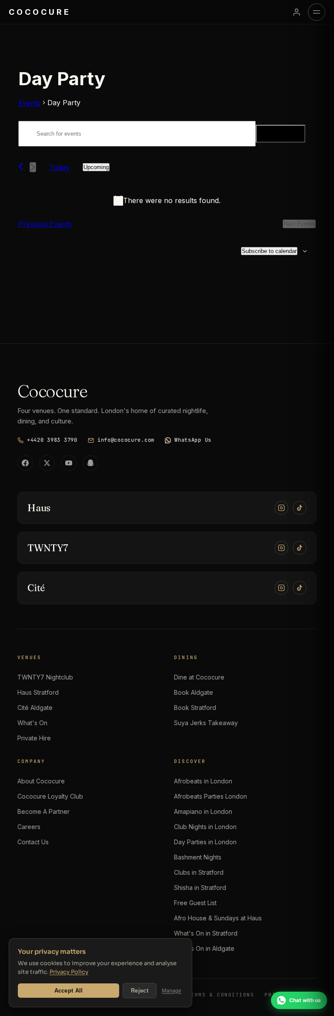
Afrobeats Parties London (210, 796)
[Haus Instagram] (281, 508)
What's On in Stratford (205, 933)
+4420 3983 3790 (52, 439)
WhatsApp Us (192, 439)
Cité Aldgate (35, 707)
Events (29, 103)
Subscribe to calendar (269, 251)
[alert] (167, 200)
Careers (28, 826)
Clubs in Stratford (199, 872)
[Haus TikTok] (300, 508)
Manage (171, 991)
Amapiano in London (203, 811)
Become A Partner (43, 811)
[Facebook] (25, 463)
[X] (47, 463)
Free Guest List (195, 902)
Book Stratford (195, 707)
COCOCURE (40, 12)
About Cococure (41, 781)
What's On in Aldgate (204, 948)
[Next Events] (33, 167)
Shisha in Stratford (200, 887)
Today (59, 167)
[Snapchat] (90, 463)
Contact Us (33, 842)
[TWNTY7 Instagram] (281, 548)
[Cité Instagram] (281, 588)
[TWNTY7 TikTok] (300, 548)
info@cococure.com (125, 439)
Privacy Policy (69, 972)
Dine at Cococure (199, 677)
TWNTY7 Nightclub (45, 677)
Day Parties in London (205, 842)
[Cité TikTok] (300, 588)
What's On (32, 722)
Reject (139, 990)
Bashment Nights (197, 857)
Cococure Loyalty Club (50, 796)
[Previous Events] (20, 166)
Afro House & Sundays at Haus (218, 918)
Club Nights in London (205, 826)
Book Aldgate (193, 692)
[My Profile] (296, 12)
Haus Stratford (38, 692)
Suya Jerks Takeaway (206, 722)
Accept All (68, 990)
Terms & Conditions (220, 995)
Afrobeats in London (203, 781)
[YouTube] (69, 463)
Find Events (280, 133)
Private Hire (34, 738)
